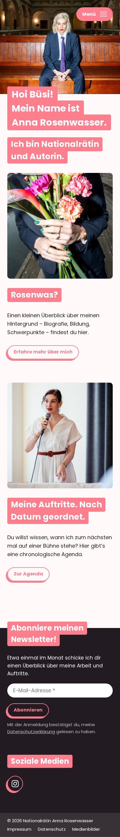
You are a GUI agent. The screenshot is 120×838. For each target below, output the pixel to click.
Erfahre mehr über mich (60, 226)
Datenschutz (52, 829)
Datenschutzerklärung (31, 731)
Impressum (19, 829)
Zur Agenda (60, 435)
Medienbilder (86, 829)
